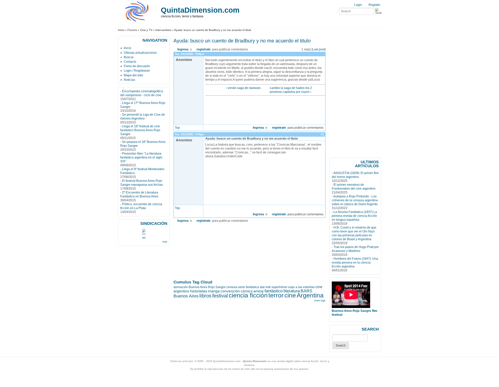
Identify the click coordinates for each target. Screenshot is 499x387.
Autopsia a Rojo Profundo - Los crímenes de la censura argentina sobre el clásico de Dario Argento (355, 200)
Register (374, 4)
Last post (318, 49)
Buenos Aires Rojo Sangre (207, 287)
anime (258, 291)
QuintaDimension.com (200, 10)
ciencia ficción (248, 295)
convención (230, 291)
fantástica (252, 287)
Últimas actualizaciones (140, 52)
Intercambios (163, 30)
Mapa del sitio (133, 75)
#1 (322, 134)
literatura (291, 290)
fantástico (274, 290)
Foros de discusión (137, 66)
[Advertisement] (189, 250)
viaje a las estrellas (301, 287)
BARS (306, 290)
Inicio (121, 30)
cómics (247, 291)
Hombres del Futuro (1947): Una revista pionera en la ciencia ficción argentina (355, 262)
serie (241, 287)
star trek (265, 287)
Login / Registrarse (137, 70)
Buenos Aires (186, 296)
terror (276, 295)
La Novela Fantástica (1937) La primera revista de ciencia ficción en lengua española (354, 215)
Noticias (129, 79)
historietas (198, 291)
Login (358, 4)
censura (231, 287)
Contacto (130, 61)
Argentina (310, 295)
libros (205, 295)
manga (214, 291)
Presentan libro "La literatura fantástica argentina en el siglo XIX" (141, 157)
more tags (320, 300)
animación (180, 287)
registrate (203, 49)
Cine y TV (146, 30)
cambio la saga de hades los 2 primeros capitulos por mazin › (291, 89)
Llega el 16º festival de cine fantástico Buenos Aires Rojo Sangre (140, 130)
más (164, 241)
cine (290, 295)
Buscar (129, 57)
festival (220, 295)
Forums (132, 30)
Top (177, 127)
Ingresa (182, 49)
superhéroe (279, 287)
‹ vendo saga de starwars (243, 88)
